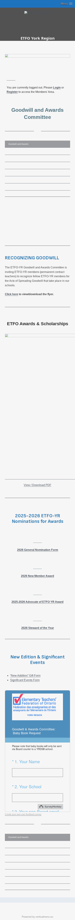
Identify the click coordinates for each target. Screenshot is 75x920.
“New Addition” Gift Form (25, 675)
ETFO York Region (38, 38)
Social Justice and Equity (20, 172)
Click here (11, 294)
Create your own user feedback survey (23, 814)
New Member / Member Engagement (25, 151)
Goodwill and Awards (18, 144)
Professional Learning (18, 165)
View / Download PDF (37, 485)
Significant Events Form (25, 680)
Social (11, 180)
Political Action (15, 158)
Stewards (12, 187)
